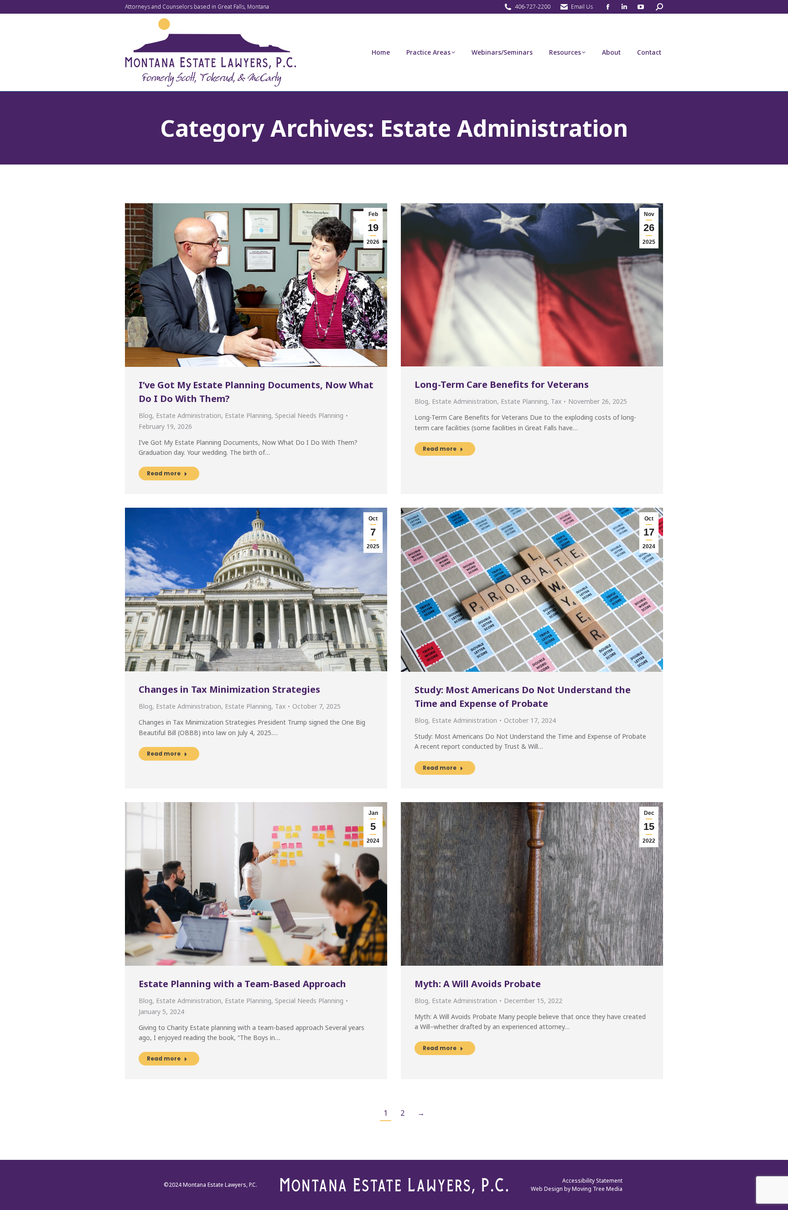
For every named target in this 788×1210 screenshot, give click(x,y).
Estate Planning (248, 415)
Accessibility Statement (592, 1180)
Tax (556, 401)
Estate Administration (188, 415)
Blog (145, 415)
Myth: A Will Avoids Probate (478, 984)
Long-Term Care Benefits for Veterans (502, 384)
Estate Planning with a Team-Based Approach (242, 984)
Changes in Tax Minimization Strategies (229, 689)
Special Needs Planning (309, 415)
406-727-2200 (532, 6)
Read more (164, 473)
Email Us (582, 6)
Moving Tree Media (597, 1189)
